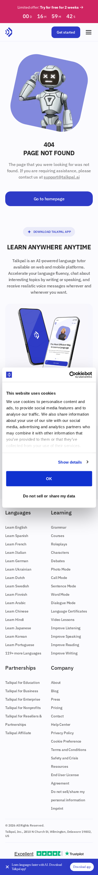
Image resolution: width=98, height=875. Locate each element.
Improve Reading (65, 644)
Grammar (58, 527)
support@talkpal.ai (61, 177)
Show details (70, 462)
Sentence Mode (63, 586)
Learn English (16, 527)
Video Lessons (62, 619)
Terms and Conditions (68, 749)
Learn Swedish (17, 586)
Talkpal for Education (22, 682)
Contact (57, 716)
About (56, 682)
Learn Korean (16, 636)
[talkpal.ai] (8, 32)
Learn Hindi (14, 619)
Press (55, 699)
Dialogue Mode (63, 602)
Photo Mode (60, 569)
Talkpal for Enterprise (22, 699)
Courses (57, 535)
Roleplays (59, 544)
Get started (66, 32)
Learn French (15, 544)
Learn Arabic (15, 602)
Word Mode (60, 594)
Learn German (16, 561)
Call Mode (59, 577)
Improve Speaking (66, 636)
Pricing (56, 707)
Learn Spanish (16, 535)
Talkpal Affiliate (18, 733)
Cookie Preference (66, 741)
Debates (58, 561)
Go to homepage (49, 198)
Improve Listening (65, 628)
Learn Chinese (16, 611)
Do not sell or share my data (49, 495)
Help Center (60, 724)
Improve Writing (64, 653)
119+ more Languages (23, 653)
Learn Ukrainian (18, 569)
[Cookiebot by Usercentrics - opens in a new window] (70, 374)
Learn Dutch (15, 577)
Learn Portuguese (19, 644)
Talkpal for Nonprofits (23, 707)
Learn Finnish (16, 594)
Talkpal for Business (21, 691)
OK (49, 478)
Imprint (57, 808)
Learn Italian (15, 552)
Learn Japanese (18, 628)
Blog (54, 691)
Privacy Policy (62, 733)
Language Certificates (69, 611)
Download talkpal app (52, 232)
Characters (60, 552)
